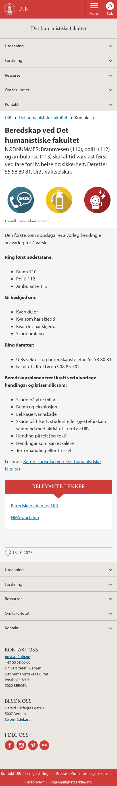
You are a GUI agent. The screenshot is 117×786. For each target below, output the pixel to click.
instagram (22, 745)
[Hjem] (9, 9)
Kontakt (11, 104)
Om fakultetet (17, 89)
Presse (61, 773)
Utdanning (14, 45)
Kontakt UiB (11, 773)
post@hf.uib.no (17, 656)
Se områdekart (17, 719)
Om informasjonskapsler (92, 773)
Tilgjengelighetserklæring (70, 782)
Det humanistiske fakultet (58, 28)
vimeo (34, 745)
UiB (8, 117)
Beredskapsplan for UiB (34, 505)
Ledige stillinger (38, 773)
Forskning (13, 60)
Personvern (35, 782)
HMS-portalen (25, 517)
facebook (10, 745)
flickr (45, 745)
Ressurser (13, 75)
